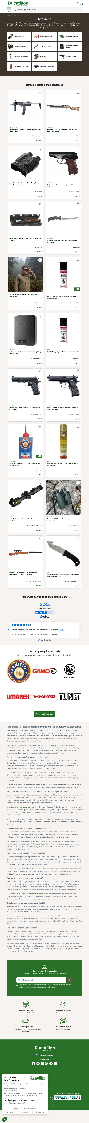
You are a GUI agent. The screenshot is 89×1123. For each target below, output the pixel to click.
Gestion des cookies (50, 1106)
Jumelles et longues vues (47, 66)
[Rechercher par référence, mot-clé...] (14, 9)
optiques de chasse (38, 844)
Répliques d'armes (71, 57)
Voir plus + (12, 991)
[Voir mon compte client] (78, 3)
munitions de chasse (23, 807)
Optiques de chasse (20, 47)
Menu (9, 11)
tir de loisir (31, 869)
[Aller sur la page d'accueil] (18, 3)
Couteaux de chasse (45, 47)
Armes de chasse (19, 37)
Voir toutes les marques (44, 714)
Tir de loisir (43, 57)
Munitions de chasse (46, 37)
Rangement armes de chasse (72, 47)
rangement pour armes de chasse (31, 893)
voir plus (61, 630)
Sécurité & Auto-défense (21, 57)
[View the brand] (19, 671)
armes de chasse (22, 772)
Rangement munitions (72, 37)
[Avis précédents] (8, 629)
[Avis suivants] (80, 629)
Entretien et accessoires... (22, 66)
